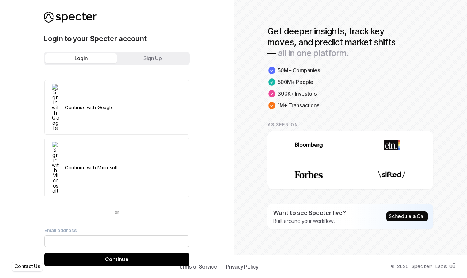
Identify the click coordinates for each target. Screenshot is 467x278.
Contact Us (27, 266)
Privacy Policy (242, 266)
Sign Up (152, 58)
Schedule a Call (407, 216)
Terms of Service (196, 266)
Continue (116, 259)
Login (81, 58)
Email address (60, 230)
